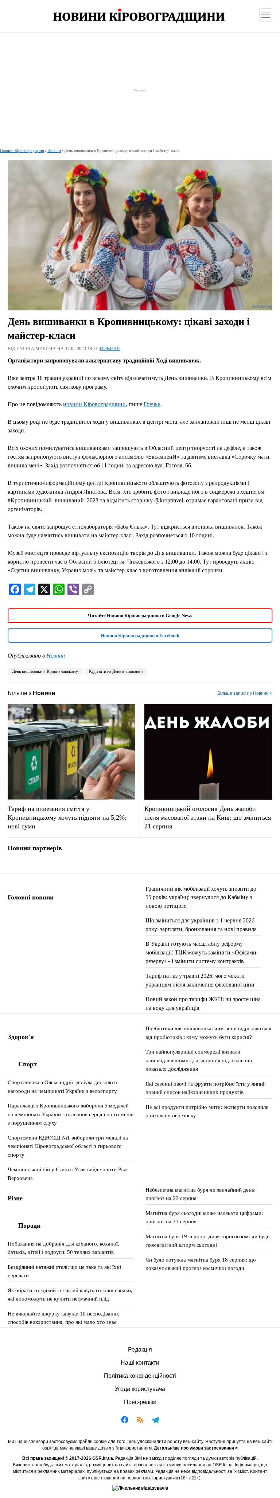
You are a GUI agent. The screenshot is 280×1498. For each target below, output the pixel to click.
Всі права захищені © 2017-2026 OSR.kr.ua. (68, 1458)
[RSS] (140, 1421)
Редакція (140, 1349)
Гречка (152, 404)
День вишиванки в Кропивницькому (45, 671)
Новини (54, 150)
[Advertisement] (140, 90)
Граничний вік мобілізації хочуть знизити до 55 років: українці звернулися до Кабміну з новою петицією (200, 897)
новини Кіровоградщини (94, 404)
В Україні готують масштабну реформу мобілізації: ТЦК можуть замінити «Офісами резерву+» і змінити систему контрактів (200, 952)
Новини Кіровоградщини (22, 150)
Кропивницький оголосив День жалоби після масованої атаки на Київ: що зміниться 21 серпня (207, 817)
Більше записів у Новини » (244, 693)
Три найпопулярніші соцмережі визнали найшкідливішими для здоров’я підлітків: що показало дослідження (198, 1060)
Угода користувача (140, 1389)
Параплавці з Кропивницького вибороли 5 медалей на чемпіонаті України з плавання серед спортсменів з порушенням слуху (70, 1114)
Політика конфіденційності (140, 1376)
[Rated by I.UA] (140, 1488)
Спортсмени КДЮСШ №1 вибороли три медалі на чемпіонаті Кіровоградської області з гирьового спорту (68, 1146)
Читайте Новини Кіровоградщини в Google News (140, 615)
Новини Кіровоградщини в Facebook (140, 635)
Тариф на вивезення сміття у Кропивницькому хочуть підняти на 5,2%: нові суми (67, 817)
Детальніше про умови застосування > (196, 1448)
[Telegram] (155, 1421)
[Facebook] (124, 1421)
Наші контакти (140, 1363)
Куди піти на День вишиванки (116, 671)
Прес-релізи (140, 1402)
